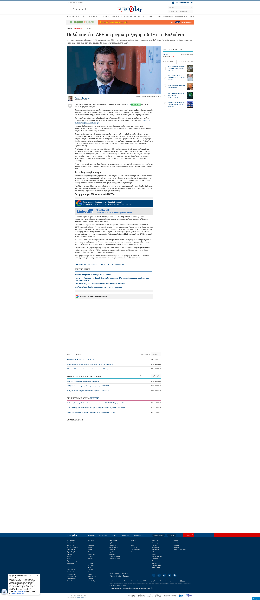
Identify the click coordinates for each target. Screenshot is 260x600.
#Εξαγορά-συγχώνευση (116, 264)
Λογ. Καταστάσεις (135, 549)
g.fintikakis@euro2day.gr (81, 99)
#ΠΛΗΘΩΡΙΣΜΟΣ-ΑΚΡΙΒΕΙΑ (184, 17)
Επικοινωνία (103, 535)
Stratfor (119, 576)
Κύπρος (90, 558)
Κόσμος (90, 549)
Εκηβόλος (176, 545)
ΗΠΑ (89, 567)
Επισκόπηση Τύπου (157, 556)
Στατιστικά (69, 554)
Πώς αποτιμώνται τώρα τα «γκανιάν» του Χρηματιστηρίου (176, 95)
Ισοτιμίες (90, 578)
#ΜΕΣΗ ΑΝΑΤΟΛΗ (73, 17)
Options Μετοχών (71, 581)
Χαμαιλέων (176, 543)
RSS (132, 552)
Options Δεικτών (71, 576)
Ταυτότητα (91, 535)
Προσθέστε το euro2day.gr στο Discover (93, 296)
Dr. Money (155, 543)
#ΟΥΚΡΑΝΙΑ (128, 17)
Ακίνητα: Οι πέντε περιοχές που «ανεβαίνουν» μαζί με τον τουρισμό (177, 104)
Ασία (89, 572)
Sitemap (114, 535)
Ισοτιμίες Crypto (92, 581)
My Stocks (133, 543)
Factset (125, 576)
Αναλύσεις (112, 554)
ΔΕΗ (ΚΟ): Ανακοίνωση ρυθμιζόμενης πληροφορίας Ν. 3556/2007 (114, 386)
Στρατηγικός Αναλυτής (179, 549)
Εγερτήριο (155, 558)
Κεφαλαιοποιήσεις (72, 561)
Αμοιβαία (111, 552)
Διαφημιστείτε (138, 535)
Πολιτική (90, 556)
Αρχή (188, 535)
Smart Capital (156, 567)
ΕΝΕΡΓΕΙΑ (94, 398)
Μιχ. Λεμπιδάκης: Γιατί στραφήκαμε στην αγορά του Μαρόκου (176, 77)
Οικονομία (91, 545)
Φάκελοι (154, 552)
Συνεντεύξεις (155, 547)
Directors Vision (156, 563)
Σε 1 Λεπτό (91, 565)
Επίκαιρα (90, 552)
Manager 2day (156, 549)
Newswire (91, 543)
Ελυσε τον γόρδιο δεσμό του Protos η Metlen (176, 86)
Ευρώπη (90, 570)
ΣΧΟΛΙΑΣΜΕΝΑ (186, 61)
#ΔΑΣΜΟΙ (157, 17)
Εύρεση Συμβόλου (72, 552)
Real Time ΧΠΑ (71, 545)
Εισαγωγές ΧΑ (113, 549)
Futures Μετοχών (71, 578)
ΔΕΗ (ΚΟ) (165, 55)
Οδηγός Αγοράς (113, 547)
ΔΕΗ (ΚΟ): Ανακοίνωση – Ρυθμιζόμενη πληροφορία (114, 381)
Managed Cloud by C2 (81, 597)
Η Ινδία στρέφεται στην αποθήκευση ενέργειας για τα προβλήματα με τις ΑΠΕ (114, 412)
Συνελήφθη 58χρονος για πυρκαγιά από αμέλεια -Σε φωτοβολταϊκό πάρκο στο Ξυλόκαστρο (114, 407)
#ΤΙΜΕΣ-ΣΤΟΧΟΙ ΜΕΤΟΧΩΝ (91, 17)
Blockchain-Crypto (114, 558)
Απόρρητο (256, 599)
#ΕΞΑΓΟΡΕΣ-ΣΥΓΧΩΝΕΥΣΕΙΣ (112, 17)
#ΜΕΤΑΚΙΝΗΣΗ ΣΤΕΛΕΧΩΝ (143, 17)
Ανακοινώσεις (70, 563)
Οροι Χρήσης (125, 535)
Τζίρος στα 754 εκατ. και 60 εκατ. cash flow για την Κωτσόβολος (114, 369)
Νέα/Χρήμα (112, 545)
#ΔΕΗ (103, 264)
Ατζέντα (154, 561)
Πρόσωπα (112, 543)
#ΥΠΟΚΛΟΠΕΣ (168, 17)
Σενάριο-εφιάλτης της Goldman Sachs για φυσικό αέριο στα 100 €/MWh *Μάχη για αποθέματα (114, 403)
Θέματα (154, 554)
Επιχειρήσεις (91, 554)
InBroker (182, 580)
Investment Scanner (114, 556)
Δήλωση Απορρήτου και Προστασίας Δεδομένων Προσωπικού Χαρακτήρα (131, 588)
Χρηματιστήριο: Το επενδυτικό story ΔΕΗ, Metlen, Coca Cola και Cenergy (114, 364)
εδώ (177, 22)
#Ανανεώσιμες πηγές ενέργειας (87, 264)
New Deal (176, 547)
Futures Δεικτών (71, 574)
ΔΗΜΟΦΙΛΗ (168, 61)
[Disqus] (114, 450)
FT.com (112, 576)
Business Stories (156, 565)
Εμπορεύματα (92, 576)
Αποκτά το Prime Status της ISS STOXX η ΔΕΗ (114, 359)
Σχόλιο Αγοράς (71, 549)
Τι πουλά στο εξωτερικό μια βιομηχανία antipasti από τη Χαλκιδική (176, 68)
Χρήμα (90, 574)
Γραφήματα (134, 547)
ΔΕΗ (129, 104)
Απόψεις (154, 545)
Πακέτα (69, 556)
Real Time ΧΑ (70, 543)
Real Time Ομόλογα (72, 547)
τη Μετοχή (155, 354)
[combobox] (172, 11)
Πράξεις (69, 558)
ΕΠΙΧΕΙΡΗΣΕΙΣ (78, 28)
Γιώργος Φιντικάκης (82, 98)
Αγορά (90, 547)
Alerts (172, 57)
